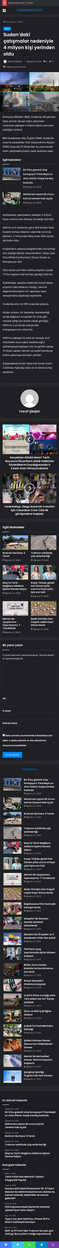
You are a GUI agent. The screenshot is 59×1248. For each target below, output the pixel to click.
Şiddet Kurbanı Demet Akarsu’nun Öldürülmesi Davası (38, 1044)
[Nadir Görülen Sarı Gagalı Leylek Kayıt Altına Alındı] (43, 608)
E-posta (7, 710)
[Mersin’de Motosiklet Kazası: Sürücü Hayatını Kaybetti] (12, 1061)
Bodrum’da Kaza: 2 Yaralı (20, 2)
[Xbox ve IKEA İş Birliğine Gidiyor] (12, 1016)
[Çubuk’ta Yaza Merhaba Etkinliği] (12, 1030)
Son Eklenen (29, 769)
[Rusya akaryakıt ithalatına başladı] (12, 985)
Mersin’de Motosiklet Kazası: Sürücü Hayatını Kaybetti (38, 1060)
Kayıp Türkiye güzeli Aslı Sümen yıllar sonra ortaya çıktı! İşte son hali (42, 587)
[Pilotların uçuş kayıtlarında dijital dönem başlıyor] (12, 953)
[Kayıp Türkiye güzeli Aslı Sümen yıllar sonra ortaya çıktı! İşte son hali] (43, 572)
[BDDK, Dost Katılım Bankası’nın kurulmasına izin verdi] (12, 969)
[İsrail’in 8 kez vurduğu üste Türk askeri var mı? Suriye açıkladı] (12, 1000)
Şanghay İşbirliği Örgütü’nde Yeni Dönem (38, 1073)
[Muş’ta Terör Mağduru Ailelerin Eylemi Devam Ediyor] (15, 572)
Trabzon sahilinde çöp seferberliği (41, 554)
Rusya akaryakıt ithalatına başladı (35, 982)
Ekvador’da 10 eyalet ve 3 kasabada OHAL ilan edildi (39, 936)
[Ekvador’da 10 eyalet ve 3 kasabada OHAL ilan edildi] (12, 939)
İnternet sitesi (10, 723)
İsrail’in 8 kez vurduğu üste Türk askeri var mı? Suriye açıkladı (39, 999)
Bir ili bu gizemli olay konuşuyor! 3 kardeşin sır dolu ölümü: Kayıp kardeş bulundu (39, 785)
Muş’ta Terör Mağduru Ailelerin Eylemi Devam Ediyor (15, 586)
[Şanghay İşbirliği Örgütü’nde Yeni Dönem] (12, 1076)
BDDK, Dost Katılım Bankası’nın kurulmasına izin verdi (38, 968)
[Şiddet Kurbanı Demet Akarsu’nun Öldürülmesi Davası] (12, 1045)
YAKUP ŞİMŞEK (15, 61)
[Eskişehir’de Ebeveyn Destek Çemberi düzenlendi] (12, 923)
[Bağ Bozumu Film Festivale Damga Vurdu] (12, 908)
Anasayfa (10, 21)
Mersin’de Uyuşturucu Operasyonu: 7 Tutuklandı (11, 623)
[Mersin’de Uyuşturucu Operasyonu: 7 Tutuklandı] (15, 608)
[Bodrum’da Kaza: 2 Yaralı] (15, 542)
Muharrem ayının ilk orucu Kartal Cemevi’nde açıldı (39, 800)
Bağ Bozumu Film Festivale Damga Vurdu (40, 905)
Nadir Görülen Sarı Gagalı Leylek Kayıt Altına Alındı (42, 622)
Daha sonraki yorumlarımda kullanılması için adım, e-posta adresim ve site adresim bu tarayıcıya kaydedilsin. (27, 740)
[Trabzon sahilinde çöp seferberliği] (43, 542)
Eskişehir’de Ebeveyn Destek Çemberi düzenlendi (36, 922)
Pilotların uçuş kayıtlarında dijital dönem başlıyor (39, 952)
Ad (5, 698)
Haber (20, 21)
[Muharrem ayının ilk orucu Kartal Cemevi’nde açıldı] (12, 198)
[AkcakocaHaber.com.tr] (29, 10)
